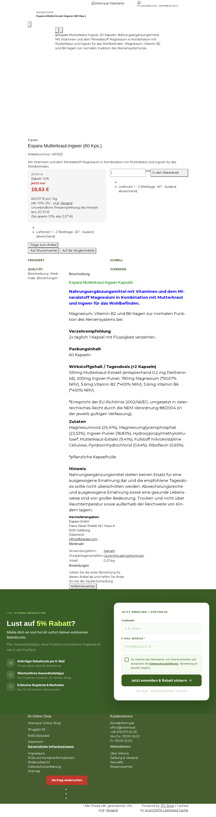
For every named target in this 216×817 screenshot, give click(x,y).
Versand (66, 203)
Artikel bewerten (83, 586)
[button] (71, 234)
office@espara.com (83, 539)
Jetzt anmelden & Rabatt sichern (159, 680)
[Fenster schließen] (29, 24)
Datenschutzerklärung (164, 663)
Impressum (36, 753)
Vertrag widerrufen (66, 780)
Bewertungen (47, 278)
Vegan (139, 556)
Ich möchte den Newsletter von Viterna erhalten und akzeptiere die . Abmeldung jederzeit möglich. (164, 663)
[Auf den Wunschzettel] (61, 30)
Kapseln (109, 551)
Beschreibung (38, 274)
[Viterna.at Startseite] (108, 3)
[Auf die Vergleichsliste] (57, 30)
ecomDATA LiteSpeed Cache (166, 810)
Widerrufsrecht (39, 762)
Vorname (128, 620)
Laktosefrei (126, 556)
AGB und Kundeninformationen (51, 758)
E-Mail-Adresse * (134, 638)
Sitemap (34, 771)
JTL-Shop (167, 806)
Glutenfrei (111, 556)
